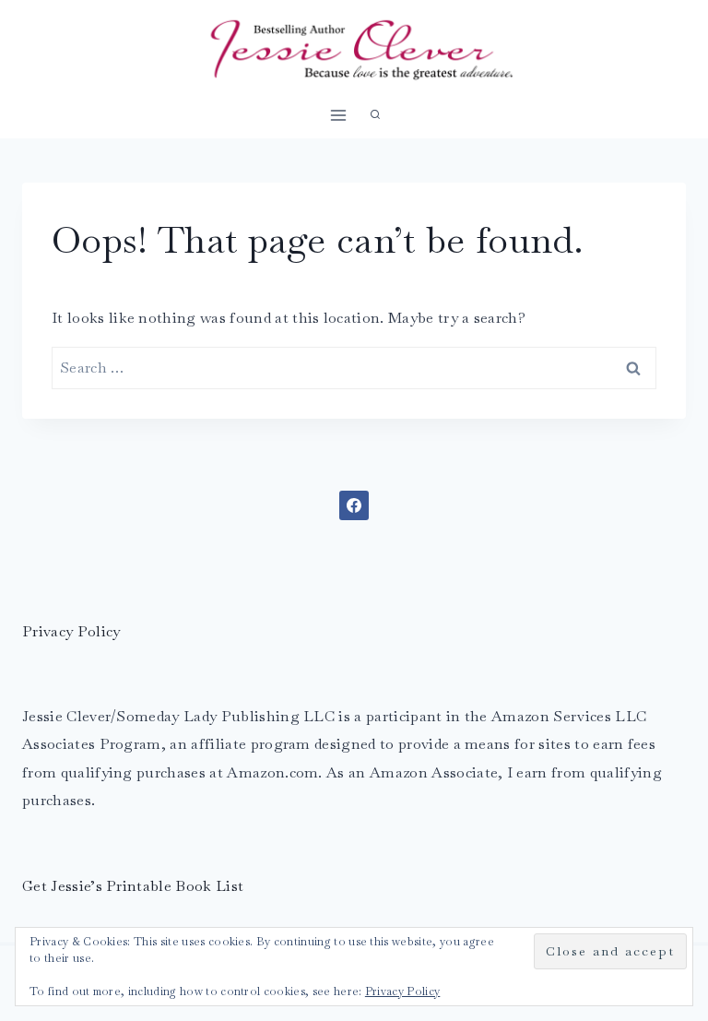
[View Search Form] (375, 115)
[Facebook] (354, 505)
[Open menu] (339, 115)
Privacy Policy (71, 631)
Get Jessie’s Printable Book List (132, 886)
